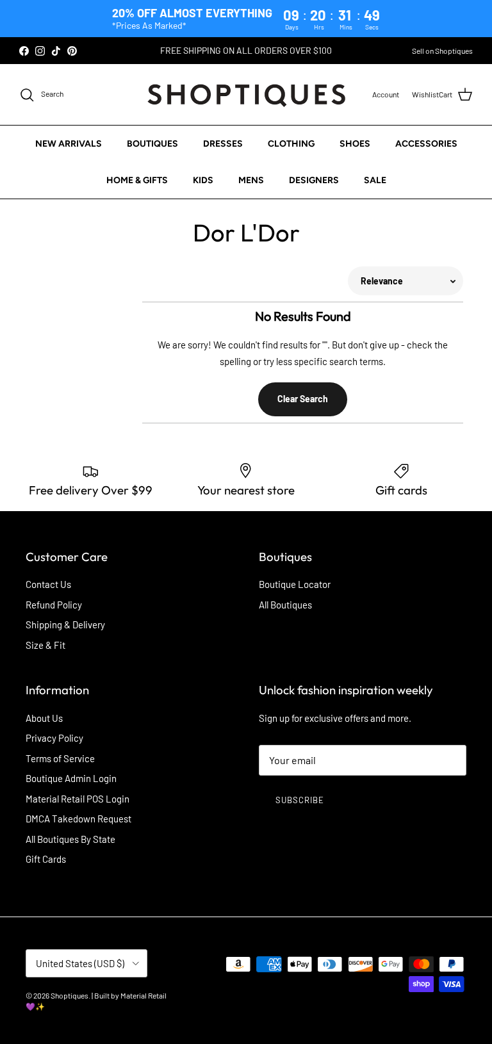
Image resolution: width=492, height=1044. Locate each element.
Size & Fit (45, 645)
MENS (251, 180)
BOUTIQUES (152, 143)
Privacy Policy (54, 738)
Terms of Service (60, 758)
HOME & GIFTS (137, 180)
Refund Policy (54, 604)
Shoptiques (69, 995)
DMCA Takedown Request (78, 818)
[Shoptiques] (246, 94)
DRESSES (223, 143)
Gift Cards (46, 859)
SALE (375, 180)
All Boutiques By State (70, 839)
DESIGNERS (314, 180)
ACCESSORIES (426, 143)
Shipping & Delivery (65, 624)
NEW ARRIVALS (68, 143)
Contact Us (48, 584)
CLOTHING (291, 143)
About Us (44, 718)
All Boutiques (285, 604)
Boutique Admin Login (71, 778)
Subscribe (299, 800)
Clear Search (302, 398)
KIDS (203, 180)
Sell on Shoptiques (442, 50)
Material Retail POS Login (77, 798)
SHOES (355, 143)
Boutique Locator (295, 584)
